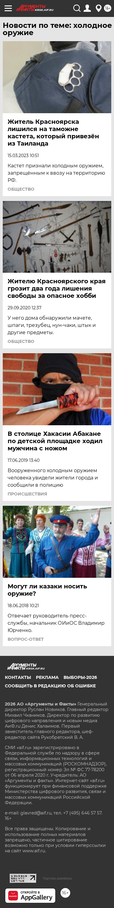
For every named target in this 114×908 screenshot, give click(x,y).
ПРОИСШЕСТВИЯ (27, 494)
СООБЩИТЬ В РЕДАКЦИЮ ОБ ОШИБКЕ (50, 686)
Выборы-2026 (80, 677)
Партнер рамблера (57, 878)
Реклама (47, 677)
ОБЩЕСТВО (21, 189)
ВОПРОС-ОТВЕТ (26, 639)
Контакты (18, 677)
